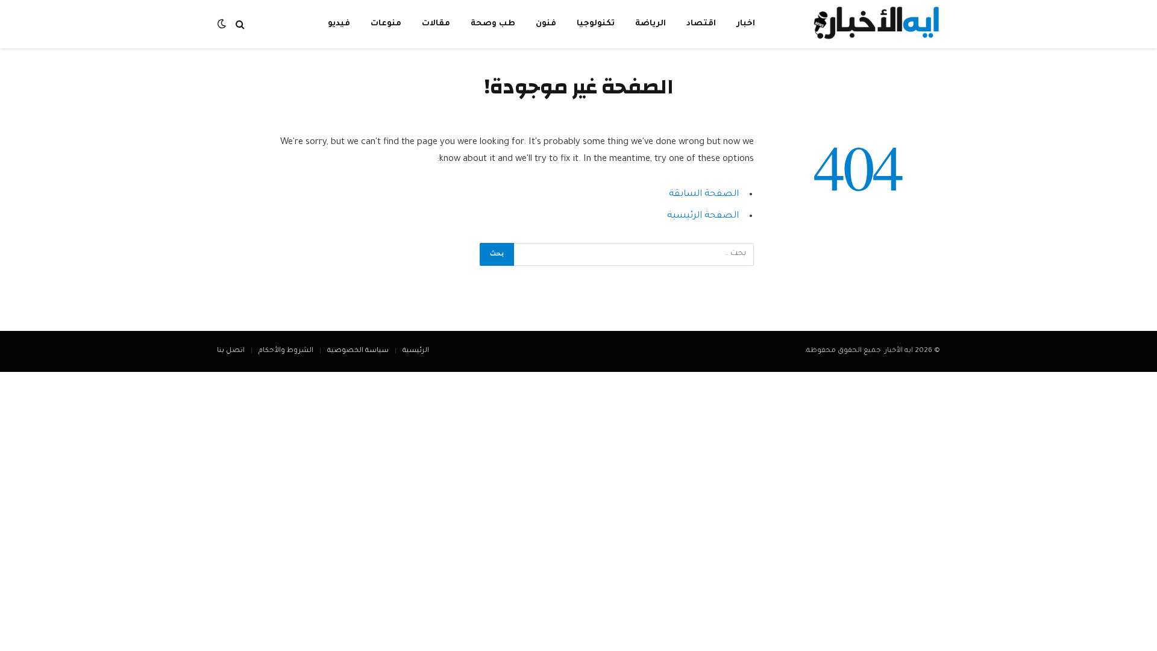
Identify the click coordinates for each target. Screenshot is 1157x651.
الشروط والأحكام (286, 351)
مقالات (436, 23)
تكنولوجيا (596, 23)
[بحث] (240, 24)
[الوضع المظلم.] (223, 24)
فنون (546, 23)
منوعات (386, 23)
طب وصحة (493, 23)
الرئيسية (416, 351)
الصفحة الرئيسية (703, 216)
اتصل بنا (231, 351)
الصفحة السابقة (704, 194)
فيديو (339, 23)
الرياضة (650, 23)
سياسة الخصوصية (358, 351)
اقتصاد (701, 23)
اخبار (745, 23)
